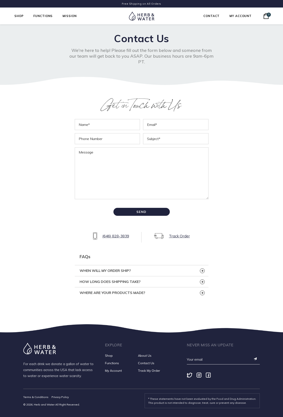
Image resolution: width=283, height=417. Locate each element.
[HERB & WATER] (141, 16)
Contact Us (146, 363)
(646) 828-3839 (115, 236)
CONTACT (211, 16)
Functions (43, 16)
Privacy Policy (60, 397)
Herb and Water (44, 404)
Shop (18, 16)
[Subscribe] (255, 359)
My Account (113, 371)
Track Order (179, 236)
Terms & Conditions (35, 397)
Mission (69, 16)
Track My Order (149, 371)
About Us (144, 356)
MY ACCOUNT (240, 16)
